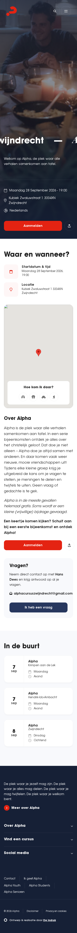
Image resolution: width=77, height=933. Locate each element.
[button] (38, 352)
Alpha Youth (12, 885)
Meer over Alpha (25, 808)
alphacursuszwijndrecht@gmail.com (43, 593)
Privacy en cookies (56, 911)
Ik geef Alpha (33, 878)
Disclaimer (32, 911)
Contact (9, 878)
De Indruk (49, 920)
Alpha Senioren (14, 892)
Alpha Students (39, 885)
